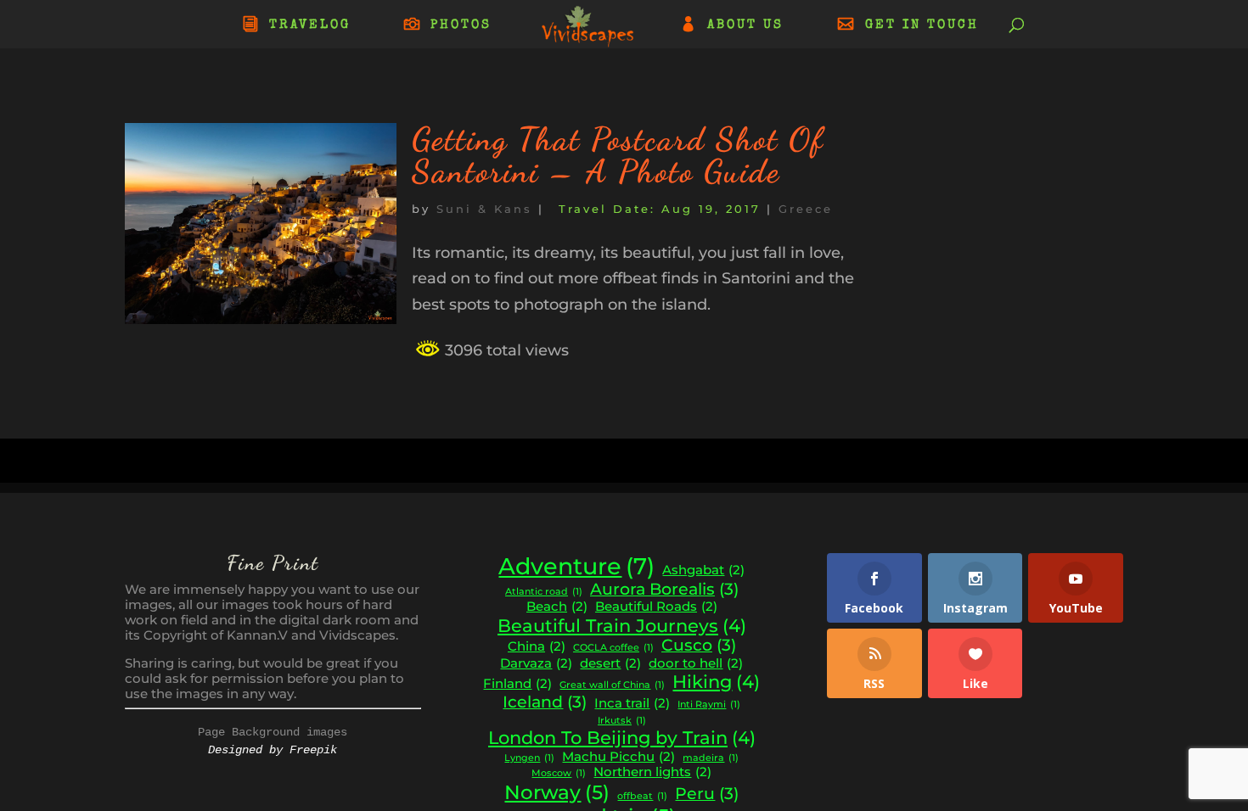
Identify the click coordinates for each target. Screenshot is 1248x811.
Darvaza (536, 663)
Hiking (716, 681)
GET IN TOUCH (922, 25)
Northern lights (652, 772)
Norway (557, 792)
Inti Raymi (708, 705)
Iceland (545, 702)
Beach (556, 606)
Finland (517, 683)
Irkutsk (622, 721)
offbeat (642, 796)
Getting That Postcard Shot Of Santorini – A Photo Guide (618, 155)
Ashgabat (703, 570)
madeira (711, 758)
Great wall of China (612, 685)
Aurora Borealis (664, 589)
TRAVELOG (310, 25)
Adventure (576, 566)
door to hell (696, 663)
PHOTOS (461, 25)
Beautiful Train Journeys (622, 625)
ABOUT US (745, 25)
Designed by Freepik (272, 750)
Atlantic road (543, 592)
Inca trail (632, 703)
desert (610, 663)
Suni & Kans (484, 208)
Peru (707, 794)
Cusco (698, 645)
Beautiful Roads (656, 606)
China (536, 646)
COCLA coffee (613, 648)
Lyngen (529, 758)
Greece (806, 208)
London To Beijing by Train (622, 737)
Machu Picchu (618, 756)
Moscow (558, 774)
